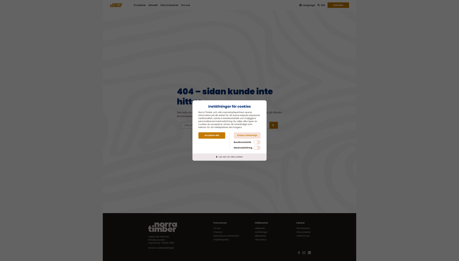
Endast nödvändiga (247, 135)
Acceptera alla (212, 135)
